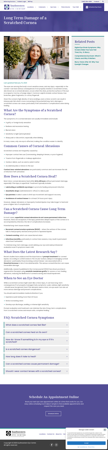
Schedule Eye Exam (95, 7)
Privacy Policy (91, 447)
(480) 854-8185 (87, 1)
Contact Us (50, 434)
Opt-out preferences (82, 447)
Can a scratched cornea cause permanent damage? (32, 363)
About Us (59, 434)
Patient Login (21, 1)
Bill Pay (30, 1)
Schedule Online (53, 413)
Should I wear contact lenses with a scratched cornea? (33, 371)
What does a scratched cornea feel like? (26, 325)
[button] (105, 430)
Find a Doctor (65, 7)
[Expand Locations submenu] (35, 7)
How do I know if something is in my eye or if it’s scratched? (30, 340)
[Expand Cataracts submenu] (46, 7)
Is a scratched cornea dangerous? (23, 349)
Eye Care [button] (53, 7)
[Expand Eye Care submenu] (57, 7)
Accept (86, 443)
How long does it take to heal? (21, 356)
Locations (30, 7)
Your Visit (76, 7)
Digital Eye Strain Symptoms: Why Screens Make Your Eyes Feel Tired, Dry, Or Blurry (88, 49)
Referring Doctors (9, 1)
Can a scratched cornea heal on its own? (26, 332)
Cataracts (42, 7)
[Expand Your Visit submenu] (80, 7)
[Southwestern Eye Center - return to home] (16, 434)
